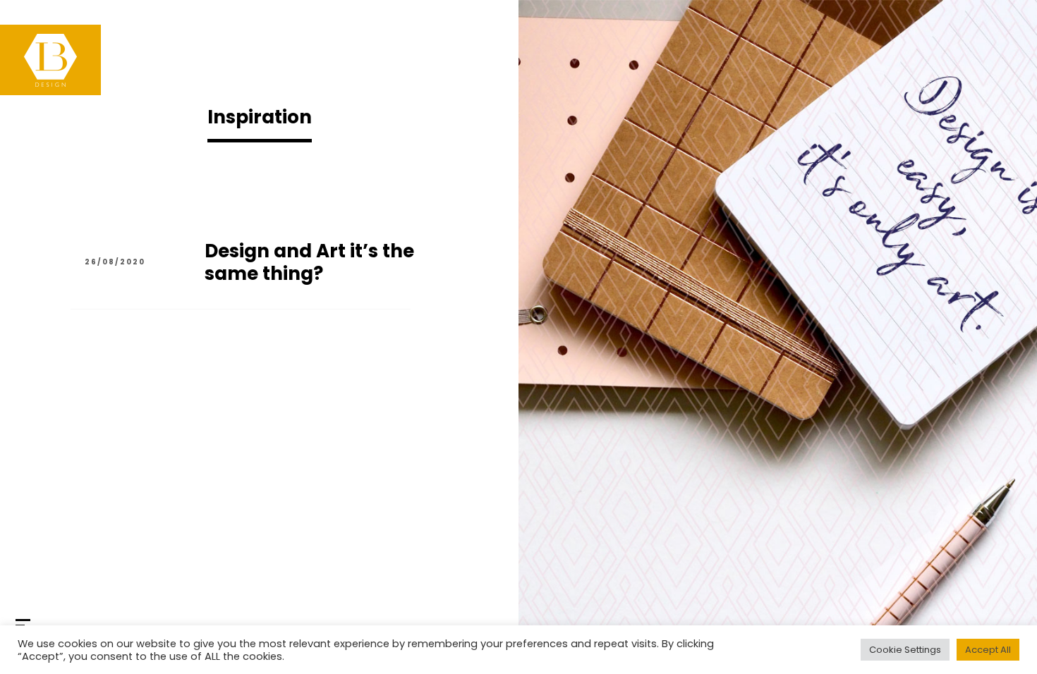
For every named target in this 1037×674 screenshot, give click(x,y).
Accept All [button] (988, 649)
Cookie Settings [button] (905, 649)
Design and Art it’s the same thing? (309, 262)
